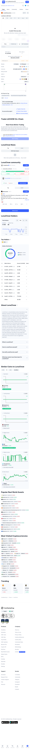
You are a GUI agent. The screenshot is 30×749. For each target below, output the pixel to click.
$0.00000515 (11, 568)
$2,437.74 (10, 549)
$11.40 (9, 557)
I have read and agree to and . (15, 135)
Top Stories (3, 639)
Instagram (17, 682)
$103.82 (9, 547)
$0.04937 (9, 538)
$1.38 (8, 545)
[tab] (19, 44)
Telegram (17, 679)
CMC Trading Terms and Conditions (20, 134)
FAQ (2, 682)
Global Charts (4, 654)
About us (17, 629)
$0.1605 (9, 559)
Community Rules (19, 642)
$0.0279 (9, 572)
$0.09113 (8, 553)
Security (17, 649)
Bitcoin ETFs (4, 644)
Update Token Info (21, 109)
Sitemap (3, 666)
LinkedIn (17, 689)
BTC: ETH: (10, 5)
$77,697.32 (10, 541)
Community (17, 677)
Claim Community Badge (23, 113)
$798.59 (22, 553)
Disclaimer (17, 644)
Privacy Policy (18, 634)
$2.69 (11, 555)
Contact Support (5, 679)
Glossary (3, 684)
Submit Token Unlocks (22, 111)
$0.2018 (9, 561)
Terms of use (18, 632)
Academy (3, 629)
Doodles (3, 664)
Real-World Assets (5, 651)
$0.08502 (10, 566)
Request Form (4, 677)
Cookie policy (18, 639)
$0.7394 (8, 563)
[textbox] (16, 179)
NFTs (2, 656)
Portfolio (3, 659)
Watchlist (3, 661)
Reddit (16, 686)
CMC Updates (4, 642)
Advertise (3, 632)
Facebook (17, 684)
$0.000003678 (10, 574)
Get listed (3, 674)
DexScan (3, 649)
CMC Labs (3, 634)
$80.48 (10, 551)
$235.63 (9, 570)
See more (27, 168)
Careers (17, 651)
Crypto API (3, 646)
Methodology (18, 646)
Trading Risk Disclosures (10, 135)
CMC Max (3, 637)
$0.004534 (10, 576)
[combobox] (15, 47)
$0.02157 (11, 543)
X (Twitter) (17, 674)
